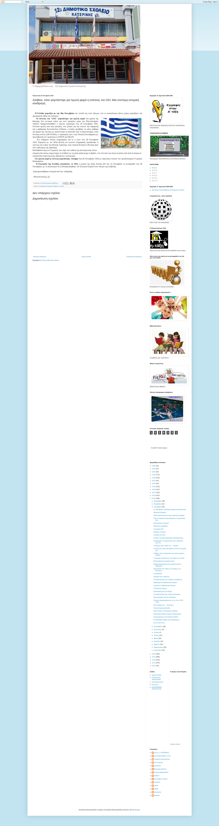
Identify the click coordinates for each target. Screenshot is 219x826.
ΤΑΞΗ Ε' (154, 178)
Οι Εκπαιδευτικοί (157, 682)
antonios (157, 782)
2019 (154, 487)
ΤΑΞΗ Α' (154, 168)
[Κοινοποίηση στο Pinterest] (73, 183)
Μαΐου (156, 638)
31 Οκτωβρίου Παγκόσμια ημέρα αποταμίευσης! (169, 509)
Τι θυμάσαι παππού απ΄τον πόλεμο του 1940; (169, 558)
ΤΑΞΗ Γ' (154, 173)
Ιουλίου (156, 632)
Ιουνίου (156, 635)
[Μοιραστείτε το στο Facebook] (71, 183)
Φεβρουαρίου (159, 647)
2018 (154, 489)
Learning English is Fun (162, 756)
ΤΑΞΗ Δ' (154, 175)
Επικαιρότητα (42, 186)
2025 (154, 469)
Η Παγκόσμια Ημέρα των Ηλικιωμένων (166, 620)
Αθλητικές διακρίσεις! (160, 526)
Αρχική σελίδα (86, 257)
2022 (154, 478)
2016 (154, 495)
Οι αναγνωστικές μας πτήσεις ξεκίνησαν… (167, 594)
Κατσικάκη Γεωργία (160, 779)
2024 (154, 472)
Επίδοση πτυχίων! (159, 532)
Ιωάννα (156, 776)
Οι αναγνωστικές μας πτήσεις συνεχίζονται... (168, 579)
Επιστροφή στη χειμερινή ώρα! (163, 561)
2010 (154, 666)
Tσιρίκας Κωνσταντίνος (162, 759)
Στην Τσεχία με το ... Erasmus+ (163, 605)
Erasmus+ (155, 684)
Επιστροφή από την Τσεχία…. (163, 591)
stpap (156, 789)
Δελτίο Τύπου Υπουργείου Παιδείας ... (166, 611)
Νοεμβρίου (158, 504)
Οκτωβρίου (158, 507)
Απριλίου (157, 641)
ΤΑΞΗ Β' (154, 170)
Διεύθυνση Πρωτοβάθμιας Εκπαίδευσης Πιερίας (168, 190)
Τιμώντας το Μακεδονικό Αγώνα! (164, 585)
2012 (154, 660)
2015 (154, 498)
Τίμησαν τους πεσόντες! (161, 577)
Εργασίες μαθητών (53, 186)
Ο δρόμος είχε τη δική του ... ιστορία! (165, 546)
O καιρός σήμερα (175, 744)
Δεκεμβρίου (158, 501)
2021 (154, 481)
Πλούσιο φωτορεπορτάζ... (162, 608)
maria (156, 785)
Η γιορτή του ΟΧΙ (159, 535)
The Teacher (158, 762)
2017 (154, 492)
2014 (154, 654)
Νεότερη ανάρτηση (39, 257)
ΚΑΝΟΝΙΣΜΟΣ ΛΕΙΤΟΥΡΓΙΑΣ (157, 688)
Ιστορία (61, 186)
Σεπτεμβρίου (158, 626)
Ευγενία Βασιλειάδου (161, 772)
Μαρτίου (157, 644)
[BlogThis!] (66, 183)
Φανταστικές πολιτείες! (161, 523)
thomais (157, 795)
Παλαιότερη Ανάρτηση (134, 257)
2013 (154, 657)
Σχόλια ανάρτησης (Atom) (50, 260)
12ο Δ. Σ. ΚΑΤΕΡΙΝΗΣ (161, 753)
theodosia (157, 792)
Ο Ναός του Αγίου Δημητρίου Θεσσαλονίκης (168, 538)
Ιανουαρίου (158, 650)
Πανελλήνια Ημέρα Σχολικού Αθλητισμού (167, 614)
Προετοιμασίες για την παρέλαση (164, 597)
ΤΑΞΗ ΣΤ (155, 181)
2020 (154, 483)
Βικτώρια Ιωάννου (160, 769)
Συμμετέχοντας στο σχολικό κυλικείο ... (166, 617)
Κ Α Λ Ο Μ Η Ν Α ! (159, 623)
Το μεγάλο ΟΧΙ (158, 529)
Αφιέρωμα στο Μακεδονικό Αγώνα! (165, 582)
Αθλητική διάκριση (159, 512)
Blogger (137, 810)
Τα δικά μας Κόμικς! (160, 588)
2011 (154, 663)
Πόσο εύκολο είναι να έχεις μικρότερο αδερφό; (169, 515)
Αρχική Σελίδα (156, 675)
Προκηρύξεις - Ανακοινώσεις (156, 678)
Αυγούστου (158, 629)
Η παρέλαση (157, 574)
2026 (154, 466)
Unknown (157, 766)
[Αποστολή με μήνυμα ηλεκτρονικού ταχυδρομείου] (64, 183)
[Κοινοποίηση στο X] (68, 183)
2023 (154, 475)
